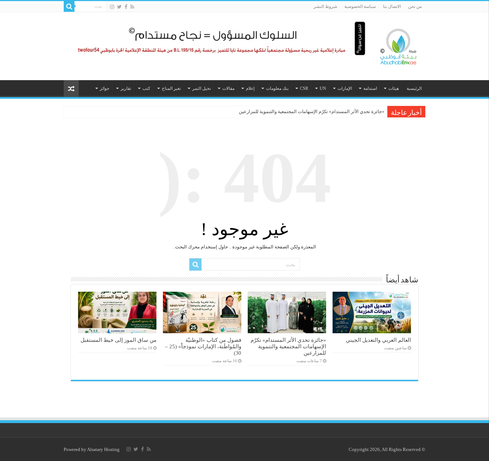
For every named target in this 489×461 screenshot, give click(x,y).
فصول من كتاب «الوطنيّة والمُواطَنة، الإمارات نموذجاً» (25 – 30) (203, 346)
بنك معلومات (277, 88)
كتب (146, 88)
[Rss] (132, 7)
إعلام (250, 88)
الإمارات (345, 88)
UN (323, 88)
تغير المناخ (171, 88)
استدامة (370, 88)
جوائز (104, 88)
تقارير (126, 88)
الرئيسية (414, 88)
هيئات (393, 88)
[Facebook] (126, 7)
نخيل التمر (201, 88)
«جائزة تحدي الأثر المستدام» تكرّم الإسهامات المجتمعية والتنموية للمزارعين (311, 111)
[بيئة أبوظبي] (398, 44)
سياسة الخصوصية (360, 6)
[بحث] (69, 6)
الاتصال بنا (392, 6)
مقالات (228, 88)
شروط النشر (325, 6)
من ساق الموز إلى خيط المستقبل (118, 340)
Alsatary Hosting (103, 449)
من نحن (415, 6)
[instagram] (112, 7)
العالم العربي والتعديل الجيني (378, 340)
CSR (304, 88)
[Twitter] (119, 7)
